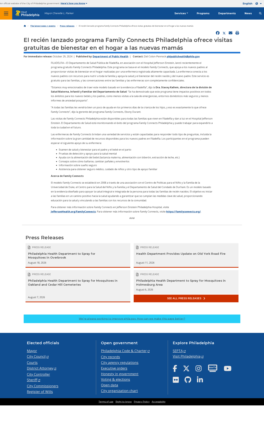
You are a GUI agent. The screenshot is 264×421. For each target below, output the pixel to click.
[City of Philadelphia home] (28, 13)
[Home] (25, 26)
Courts (32, 362)
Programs (203, 13)
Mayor (32, 350)
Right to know (124, 401)
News (248, 13)
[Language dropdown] (259, 3)
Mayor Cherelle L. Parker (58, 13)
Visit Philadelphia (187, 356)
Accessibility (158, 401)
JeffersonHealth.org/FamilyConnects (73, 211)
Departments (227, 13)
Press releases (67, 26)
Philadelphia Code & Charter (124, 350)
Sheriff (32, 379)
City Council (36, 356)
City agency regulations (119, 362)
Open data (109, 385)
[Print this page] (237, 33)
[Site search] (260, 13)
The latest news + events (42, 26)
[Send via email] (230, 33)
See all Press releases (184, 298)
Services (180, 13)
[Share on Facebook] (218, 33)
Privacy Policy (142, 401)
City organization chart (119, 390)
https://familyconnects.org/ (183, 211)
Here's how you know (73, 3)
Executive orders (114, 368)
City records (110, 356)
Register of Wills (40, 391)
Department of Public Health (110, 56)
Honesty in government (119, 373)
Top (256, 398)
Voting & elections (115, 379)
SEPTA (178, 350)
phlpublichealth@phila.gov (183, 56)
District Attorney (40, 368)
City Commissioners (42, 386)
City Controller (38, 374)
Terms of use (106, 401)
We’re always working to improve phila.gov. (132, 318)
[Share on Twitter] (224, 33)
